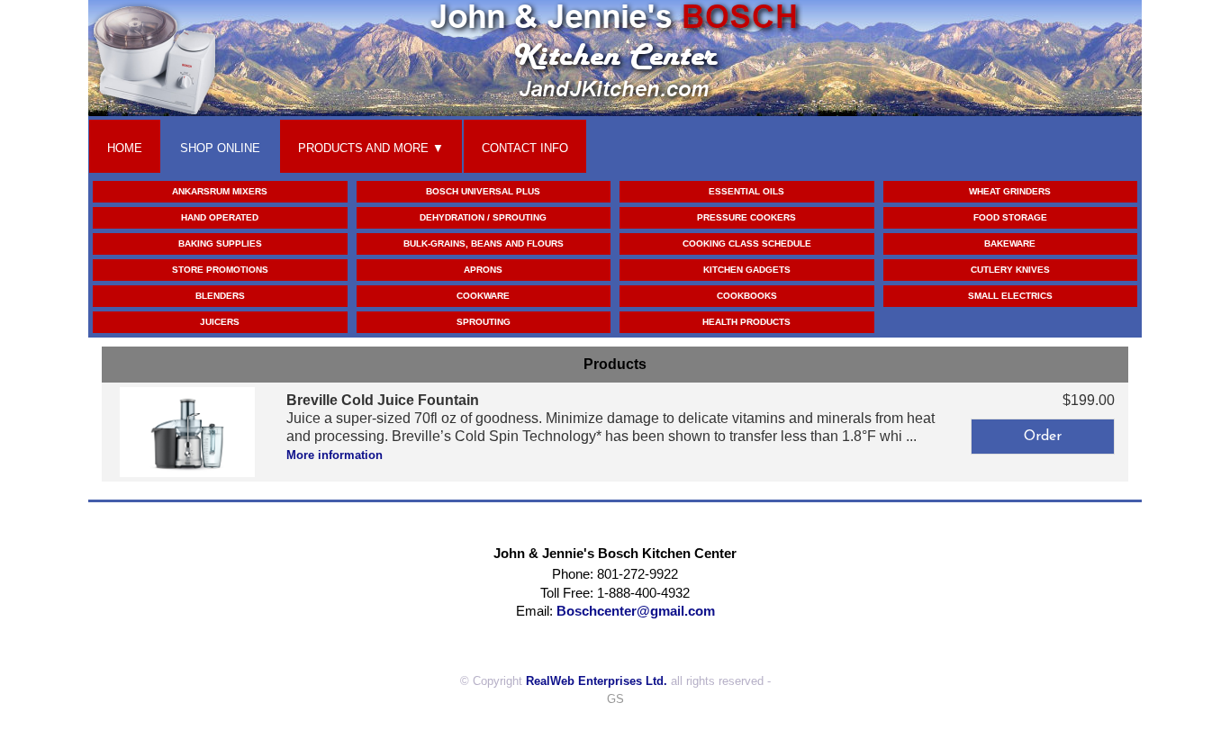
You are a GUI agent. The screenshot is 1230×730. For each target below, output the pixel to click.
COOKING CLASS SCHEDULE (747, 243)
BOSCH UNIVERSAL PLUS (483, 191)
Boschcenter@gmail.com (635, 610)
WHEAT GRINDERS (1010, 191)
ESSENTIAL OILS (746, 191)
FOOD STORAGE (1010, 217)
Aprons (483, 270)
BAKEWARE (1010, 243)
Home (124, 148)
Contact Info (525, 148)
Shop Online (220, 148)
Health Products (746, 322)
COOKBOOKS (747, 296)
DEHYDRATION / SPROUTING (483, 217)
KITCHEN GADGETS (747, 270)
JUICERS (220, 322)
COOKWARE (483, 296)
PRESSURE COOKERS (746, 217)
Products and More (363, 148)
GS (615, 699)
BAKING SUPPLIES (220, 243)
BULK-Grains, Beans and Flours (483, 243)
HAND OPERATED (219, 217)
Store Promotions (220, 270)
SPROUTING (484, 322)
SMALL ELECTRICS (1010, 296)
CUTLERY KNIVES (1010, 270)
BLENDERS (220, 296)
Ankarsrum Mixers (219, 191)
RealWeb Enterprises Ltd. (596, 681)
